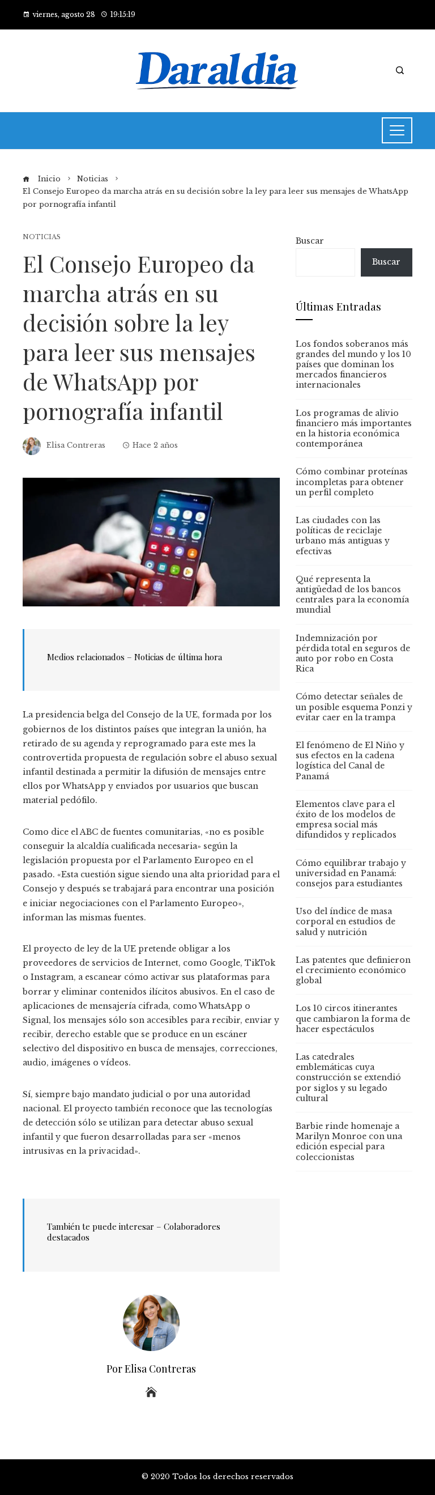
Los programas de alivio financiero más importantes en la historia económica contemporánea (354, 428)
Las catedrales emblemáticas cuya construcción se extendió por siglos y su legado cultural (348, 1077)
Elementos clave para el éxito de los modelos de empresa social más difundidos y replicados (346, 819)
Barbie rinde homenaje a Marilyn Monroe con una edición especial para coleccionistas (349, 1141)
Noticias (42, 237)
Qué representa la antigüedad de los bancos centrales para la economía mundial (352, 594)
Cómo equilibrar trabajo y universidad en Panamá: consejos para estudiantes (351, 873)
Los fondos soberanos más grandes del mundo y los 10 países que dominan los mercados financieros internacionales (353, 364)
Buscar (310, 241)
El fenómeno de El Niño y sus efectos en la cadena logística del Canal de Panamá (350, 761)
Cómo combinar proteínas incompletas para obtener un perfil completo (352, 481)
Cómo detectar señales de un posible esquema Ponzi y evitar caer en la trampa (354, 706)
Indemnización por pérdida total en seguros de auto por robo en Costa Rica (353, 653)
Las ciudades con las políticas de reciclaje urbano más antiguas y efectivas (343, 536)
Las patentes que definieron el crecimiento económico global (353, 970)
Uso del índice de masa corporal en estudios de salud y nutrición (345, 921)
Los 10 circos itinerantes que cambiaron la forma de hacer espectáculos (353, 1018)
